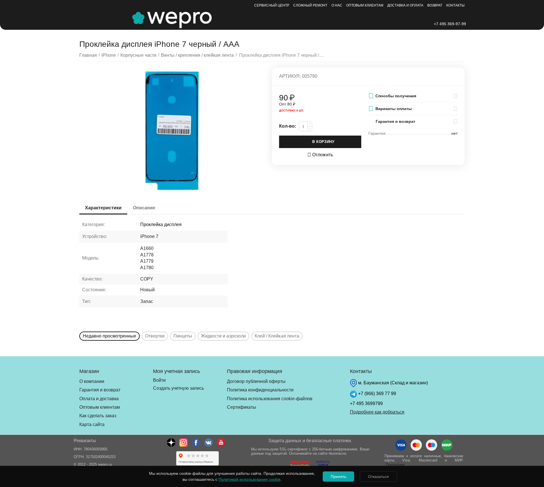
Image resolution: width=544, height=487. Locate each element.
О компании (91, 381)
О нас (337, 5)
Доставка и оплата (405, 5)
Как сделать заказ (97, 415)
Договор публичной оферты (256, 381)
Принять (338, 476)
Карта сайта (92, 424)
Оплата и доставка (99, 398)
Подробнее (395, 465)
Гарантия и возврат (99, 389)
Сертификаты (241, 407)
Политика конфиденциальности (260, 389)
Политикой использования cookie (249, 479)
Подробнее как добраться (377, 412)
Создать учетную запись (178, 388)
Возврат (434, 5)
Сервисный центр (271, 5)
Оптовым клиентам (364, 5)
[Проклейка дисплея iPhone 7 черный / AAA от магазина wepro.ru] (172, 131)
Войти (159, 380)
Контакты (455, 5)
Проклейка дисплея (161, 224)
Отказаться (378, 476)
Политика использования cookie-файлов (270, 398)
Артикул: (290, 76)
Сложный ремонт (310, 5)
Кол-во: (287, 126)
